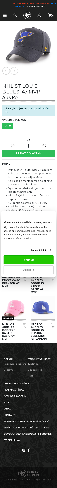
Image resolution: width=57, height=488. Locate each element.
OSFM (8, 126)
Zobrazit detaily (39, 250)
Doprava (8, 370)
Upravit (27, 270)
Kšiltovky (33, 364)
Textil (31, 376)
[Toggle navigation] (4, 15)
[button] (6, 71)
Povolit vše (28, 259)
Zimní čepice (35, 370)
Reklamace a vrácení (15, 364)
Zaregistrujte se (16, 108)
